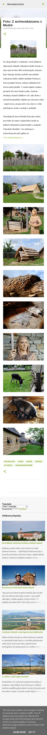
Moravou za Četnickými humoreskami (18, 588)
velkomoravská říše (23, 465)
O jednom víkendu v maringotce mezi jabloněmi (22, 632)
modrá (29, 461)
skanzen (38, 461)
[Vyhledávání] (43, 4)
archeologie (9, 461)
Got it (31, 732)
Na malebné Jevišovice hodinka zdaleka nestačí (22, 543)
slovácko (8, 465)
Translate (22, 509)
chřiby (20, 461)
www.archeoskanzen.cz (13, 137)
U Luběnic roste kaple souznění (15, 677)
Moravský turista (15, 4)
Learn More (19, 732)
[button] (4, 34)
